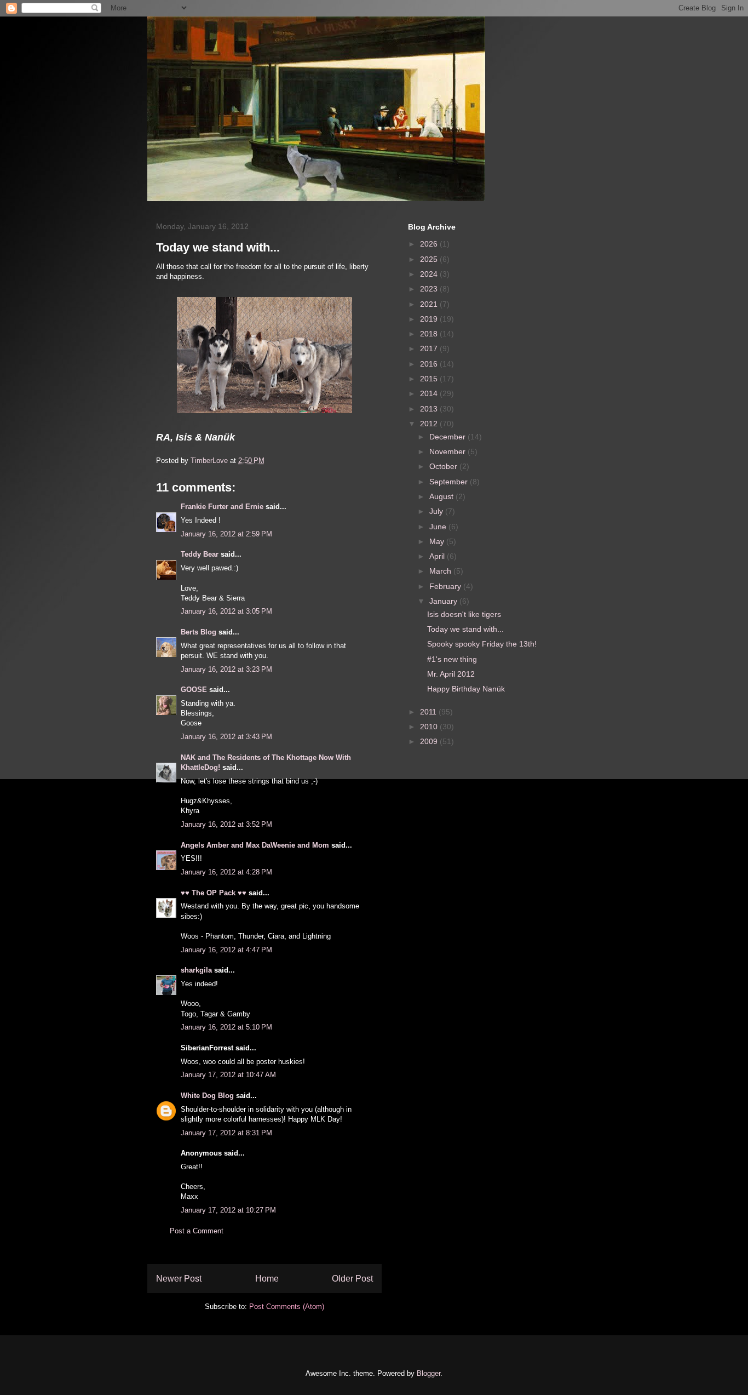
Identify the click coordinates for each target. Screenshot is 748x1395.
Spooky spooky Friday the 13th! (482, 643)
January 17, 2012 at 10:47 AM (228, 1075)
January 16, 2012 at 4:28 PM (226, 872)
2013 (430, 408)
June (438, 526)
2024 (430, 274)
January (444, 601)
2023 (430, 288)
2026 (430, 243)
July (437, 511)
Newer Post (179, 1278)
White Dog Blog (207, 1095)
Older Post (352, 1278)
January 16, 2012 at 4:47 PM (226, 950)
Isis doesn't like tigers (464, 614)
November (448, 451)
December (448, 436)
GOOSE (194, 689)
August (442, 496)
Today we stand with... (465, 629)
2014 (430, 393)
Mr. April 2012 (451, 674)
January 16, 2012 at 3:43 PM (226, 737)
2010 (430, 726)
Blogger (428, 1373)
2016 (430, 363)
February (446, 586)
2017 (430, 348)
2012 (430, 423)
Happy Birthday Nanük (466, 688)
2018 (430, 333)
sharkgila (196, 970)
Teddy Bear (199, 554)
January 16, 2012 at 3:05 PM (226, 611)
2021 (430, 304)
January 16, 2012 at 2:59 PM (226, 534)
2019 (430, 319)
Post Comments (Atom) (286, 1306)
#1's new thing (452, 659)
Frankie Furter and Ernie (222, 506)
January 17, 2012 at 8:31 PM (226, 1133)
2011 (429, 711)
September (449, 481)
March (441, 571)
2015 (430, 378)
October (444, 466)
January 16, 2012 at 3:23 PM (226, 669)
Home (267, 1278)
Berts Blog (198, 632)
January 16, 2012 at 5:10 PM (226, 1027)
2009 (430, 741)
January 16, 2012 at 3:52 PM (226, 824)
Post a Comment (196, 1231)
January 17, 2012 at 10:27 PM (228, 1210)
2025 (430, 259)
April (438, 556)
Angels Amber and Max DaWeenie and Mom (255, 845)
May (437, 541)
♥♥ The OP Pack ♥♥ (213, 893)
